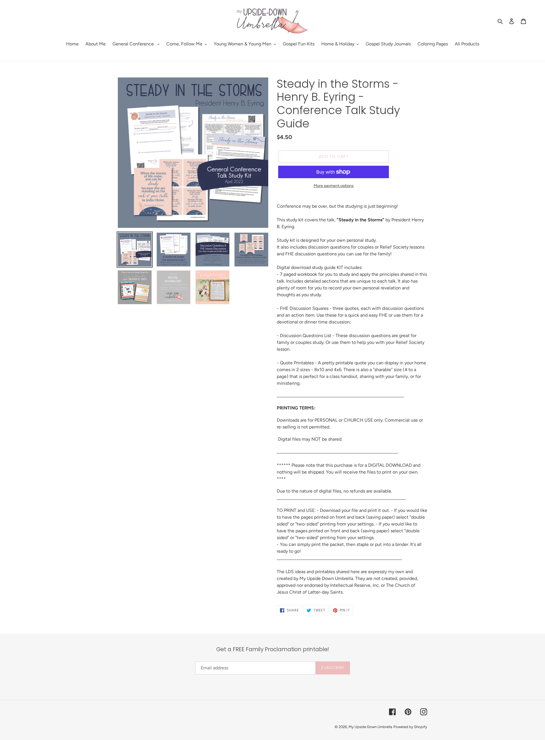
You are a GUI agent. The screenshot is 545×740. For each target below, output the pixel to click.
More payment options (334, 185)
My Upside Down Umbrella (370, 727)
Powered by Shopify (410, 727)
